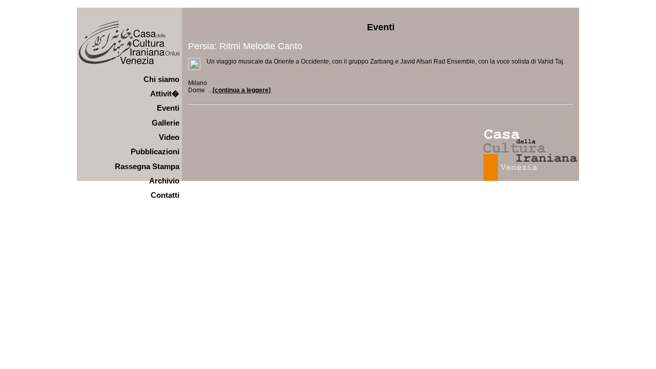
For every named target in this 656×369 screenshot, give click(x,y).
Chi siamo (161, 79)
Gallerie (165, 123)
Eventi (168, 108)
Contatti (165, 195)
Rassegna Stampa (147, 166)
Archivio (164, 181)
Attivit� (164, 94)
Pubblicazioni (155, 152)
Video (169, 137)
